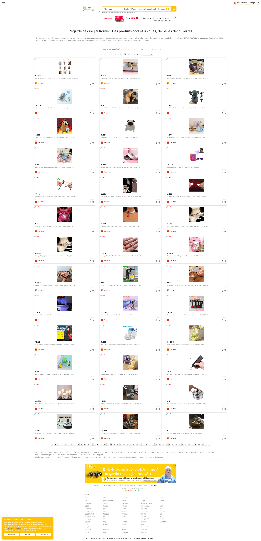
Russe (142, 524)
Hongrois (124, 498)
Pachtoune (144, 508)
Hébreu (124, 500)
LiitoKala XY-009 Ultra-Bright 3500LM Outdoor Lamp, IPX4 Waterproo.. (121, 285)
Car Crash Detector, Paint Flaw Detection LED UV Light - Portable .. (120, 315)
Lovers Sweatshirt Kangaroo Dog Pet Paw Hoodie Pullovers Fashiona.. (187, 256)
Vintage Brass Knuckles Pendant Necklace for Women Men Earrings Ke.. (121, 256)
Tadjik (161, 505)
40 (182, 444)
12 (91, 444)
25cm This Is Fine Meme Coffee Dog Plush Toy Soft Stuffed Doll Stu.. (54, 137)
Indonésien (125, 503)
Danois (105, 511)
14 (98, 444)
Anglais (87, 505)
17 (121, 54)
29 (147, 444)
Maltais (124, 529)
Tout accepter (43, 534)
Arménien (87, 521)
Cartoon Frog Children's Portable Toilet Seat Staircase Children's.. (186, 344)
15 (101, 444)
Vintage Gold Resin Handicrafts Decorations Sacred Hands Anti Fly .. (186, 433)
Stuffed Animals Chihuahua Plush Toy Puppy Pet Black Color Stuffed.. (187, 108)
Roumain (143, 521)
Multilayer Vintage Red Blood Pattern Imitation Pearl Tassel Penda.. (120, 226)
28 (143, 444)
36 (169, 444)
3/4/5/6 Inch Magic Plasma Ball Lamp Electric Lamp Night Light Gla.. (54, 226)
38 (176, 444)
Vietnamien (163, 521)
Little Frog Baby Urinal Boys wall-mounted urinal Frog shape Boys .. (54, 374)
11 (88, 444)
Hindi (104, 532)
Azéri (86, 524)
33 (160, 444)
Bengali (87, 527)
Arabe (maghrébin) (90, 516)
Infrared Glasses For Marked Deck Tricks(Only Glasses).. (183, 167)
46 (202, 444)
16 (118, 54)
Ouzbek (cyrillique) (146, 503)
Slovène (162, 498)
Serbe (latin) (144, 529)
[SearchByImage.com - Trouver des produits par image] (88, 8)
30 (150, 444)
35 (166, 444)
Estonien (105, 516)
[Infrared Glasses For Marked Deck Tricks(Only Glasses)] (196, 155)
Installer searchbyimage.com (248, 3)
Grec (104, 527)
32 (156, 444)
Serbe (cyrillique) (146, 527)
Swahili (162, 503)
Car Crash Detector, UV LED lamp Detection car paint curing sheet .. (54, 315)
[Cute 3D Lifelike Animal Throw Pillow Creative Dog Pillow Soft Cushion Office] (130, 96)
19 (128, 54)
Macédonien (125, 524)
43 (192, 444)
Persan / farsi (144, 511)
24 (130, 444)
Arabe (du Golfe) (89, 511)
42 (189, 444)
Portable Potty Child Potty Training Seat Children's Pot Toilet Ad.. (119, 374)
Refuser (27, 534)
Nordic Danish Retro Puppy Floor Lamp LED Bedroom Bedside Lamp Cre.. (56, 403)
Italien (124, 508)
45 (199, 444)
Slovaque (143, 532)
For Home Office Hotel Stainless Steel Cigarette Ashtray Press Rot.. (186, 403)
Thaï (161, 513)
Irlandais (124, 505)
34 (163, 444)
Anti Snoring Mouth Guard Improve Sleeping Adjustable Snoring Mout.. (121, 344)
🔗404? (36, 59)
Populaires (106, 49)
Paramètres (11, 534)
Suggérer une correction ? (144, 538)
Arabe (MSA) (88, 508)
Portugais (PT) (145, 519)
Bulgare (87, 532)
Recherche (97, 485)
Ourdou (143, 500)
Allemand (87, 500)
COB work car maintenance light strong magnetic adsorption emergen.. (55, 344)
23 (127, 444)
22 (124, 444)
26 (137, 444)
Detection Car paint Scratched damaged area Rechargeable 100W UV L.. (188, 315)
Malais (124, 527)
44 (195, 444)
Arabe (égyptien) (89, 519)
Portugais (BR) (145, 516)
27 (140, 444)
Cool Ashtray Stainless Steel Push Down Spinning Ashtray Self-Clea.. (55, 433)
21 (120, 444)
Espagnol (106, 513)
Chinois (105, 498)
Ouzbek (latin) (145, 505)
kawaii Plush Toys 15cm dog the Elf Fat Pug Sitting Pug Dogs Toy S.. (120, 137)
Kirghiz (124, 516)
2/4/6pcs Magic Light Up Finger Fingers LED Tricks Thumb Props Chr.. (187, 196)
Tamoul (162, 508)
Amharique (88, 503)
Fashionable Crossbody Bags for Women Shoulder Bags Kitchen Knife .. (55, 285)
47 (137, 54)
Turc (161, 516)
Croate (105, 508)
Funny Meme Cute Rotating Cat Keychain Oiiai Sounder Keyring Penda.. (187, 78)
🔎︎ (151, 54)
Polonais (143, 513)
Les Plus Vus (134, 49)
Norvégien (125, 532)
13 (94, 444)
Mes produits (146, 49)
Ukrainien (162, 519)
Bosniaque (88, 529)
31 (153, 444)
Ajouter (158, 49)
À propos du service (129, 485)
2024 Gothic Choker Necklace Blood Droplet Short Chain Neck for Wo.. (187, 226)
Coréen (105, 505)
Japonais (124, 511)
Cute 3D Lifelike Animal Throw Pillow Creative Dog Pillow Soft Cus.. (120, 108)
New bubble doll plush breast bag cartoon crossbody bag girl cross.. (186, 137)
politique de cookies (14, 528)
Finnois (105, 521)
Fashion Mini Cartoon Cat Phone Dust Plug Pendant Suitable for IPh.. (120, 78)
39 (179, 444)
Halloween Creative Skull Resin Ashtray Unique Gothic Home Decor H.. (121, 433)
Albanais (87, 498)
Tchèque (162, 511)
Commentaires (143, 485)
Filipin (105, 519)
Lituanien (124, 521)
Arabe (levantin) (89, 513)
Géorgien (106, 529)
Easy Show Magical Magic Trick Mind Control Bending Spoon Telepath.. (55, 196)
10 (85, 444)
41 (186, 444)
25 (133, 444)
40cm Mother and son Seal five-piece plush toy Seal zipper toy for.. (54, 108)
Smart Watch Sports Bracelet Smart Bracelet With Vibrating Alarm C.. (120, 167)
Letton (124, 519)
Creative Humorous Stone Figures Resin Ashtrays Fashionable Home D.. (121, 403)
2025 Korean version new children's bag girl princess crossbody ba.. (54, 167)
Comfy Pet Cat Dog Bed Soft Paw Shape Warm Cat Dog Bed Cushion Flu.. (188, 285)
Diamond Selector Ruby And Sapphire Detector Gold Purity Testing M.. (187, 374)
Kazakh (124, 513)
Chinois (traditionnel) (109, 500)
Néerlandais (144, 498)
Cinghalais (106, 503)
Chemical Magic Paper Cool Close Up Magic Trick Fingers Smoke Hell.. (121, 196)
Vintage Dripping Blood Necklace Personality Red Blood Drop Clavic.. (55, 256)
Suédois (162, 500)
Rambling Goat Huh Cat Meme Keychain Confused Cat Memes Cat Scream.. (57, 78)
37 (173, 444)
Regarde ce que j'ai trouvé (113, 485)
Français (105, 524)
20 (131, 54)
